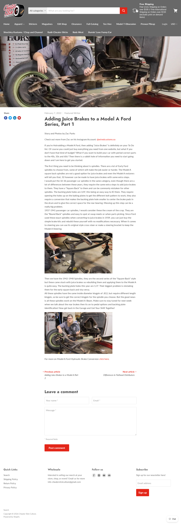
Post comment (57, 447)
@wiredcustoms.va (106, 139)
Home (7, 24)
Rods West (78, 32)
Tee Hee (107, 24)
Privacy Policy (10, 487)
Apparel (18, 24)
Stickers (33, 24)
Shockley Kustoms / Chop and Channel (23, 32)
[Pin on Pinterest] (19, 118)
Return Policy (10, 483)
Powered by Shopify (12, 517)
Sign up (142, 492)
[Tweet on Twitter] (10, 118)
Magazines (47, 24)
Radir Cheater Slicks (58, 32)
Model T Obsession (126, 24)
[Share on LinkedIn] (14, 118)
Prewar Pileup (148, 24)
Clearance (77, 24)
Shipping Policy (11, 479)
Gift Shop (62, 24)
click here (104, 359)
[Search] (123, 10)
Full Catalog (92, 24)
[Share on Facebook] (5, 118)
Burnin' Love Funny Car (100, 32)
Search (7, 475)
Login (164, 24)
